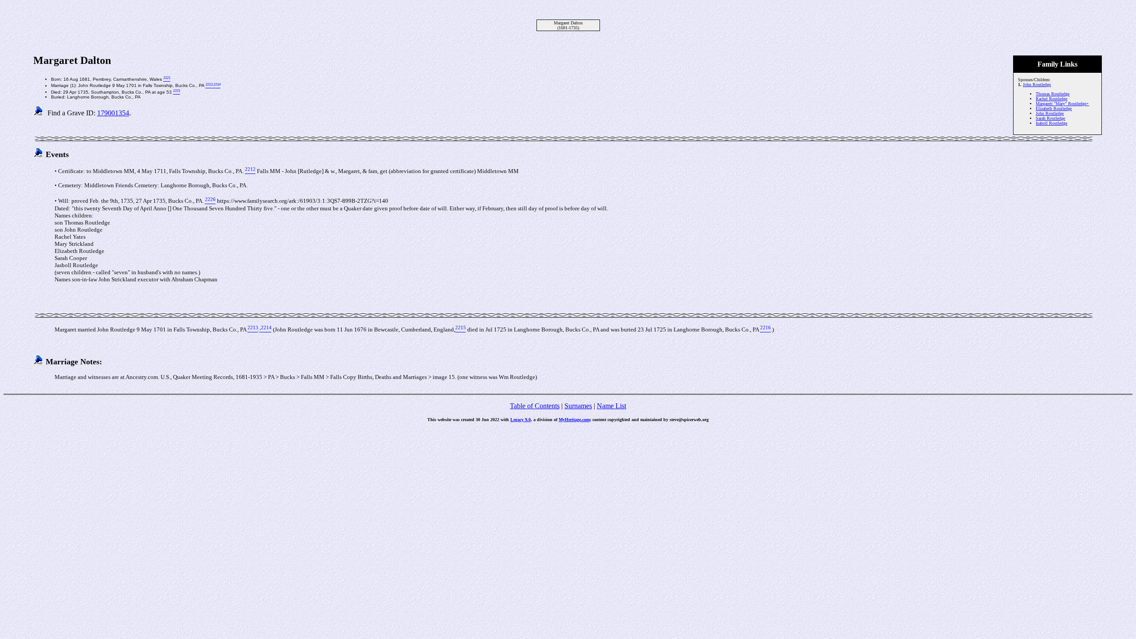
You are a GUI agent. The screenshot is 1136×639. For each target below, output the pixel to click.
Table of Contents (535, 406)
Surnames (578, 406)
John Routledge (1037, 84)
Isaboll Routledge (1051, 123)
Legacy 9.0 (520, 419)
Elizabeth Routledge (1054, 108)
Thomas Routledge (1052, 93)
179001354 (113, 113)
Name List (611, 406)
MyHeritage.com (574, 419)
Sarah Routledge (1050, 118)
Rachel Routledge (1051, 98)
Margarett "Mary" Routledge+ (1062, 103)
